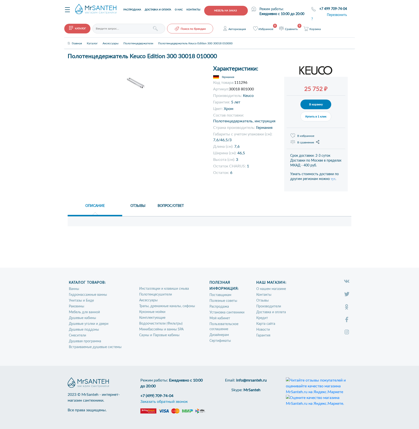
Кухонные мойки (152, 312)
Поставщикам (220, 295)
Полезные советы (223, 301)
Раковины (76, 306)
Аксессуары (148, 300)
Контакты (193, 9)
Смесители (77, 335)
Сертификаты (220, 341)
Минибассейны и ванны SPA (161, 329)
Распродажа (132, 9)
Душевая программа (85, 341)
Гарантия (263, 335)
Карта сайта (265, 324)
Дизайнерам (219, 335)
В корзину (316, 104)
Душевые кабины (82, 318)
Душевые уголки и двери (88, 324)
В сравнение (305, 142)
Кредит (262, 318)
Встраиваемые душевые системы (95, 347)
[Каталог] (92, 39)
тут (333, 179)
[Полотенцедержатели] (138, 39)
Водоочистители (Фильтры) (161, 323)
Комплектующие (152, 318)
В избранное (305, 135)
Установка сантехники (227, 312)
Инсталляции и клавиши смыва (164, 288)
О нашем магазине (271, 289)
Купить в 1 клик (315, 116)
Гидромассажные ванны (88, 294)
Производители (268, 306)
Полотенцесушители (155, 294)
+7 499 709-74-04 (333, 9)
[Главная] (77, 39)
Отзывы (262, 300)
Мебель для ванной (84, 312)
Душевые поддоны (84, 329)
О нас (179, 9)
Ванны (74, 289)
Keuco (248, 96)
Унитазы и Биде (81, 300)
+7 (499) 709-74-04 (156, 396)
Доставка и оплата (158, 9)
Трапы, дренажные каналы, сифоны (167, 306)
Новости (263, 329)
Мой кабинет (220, 318)
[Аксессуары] (111, 39)
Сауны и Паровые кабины (159, 335)
